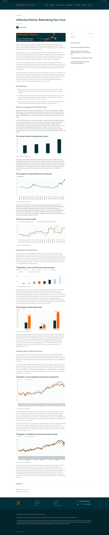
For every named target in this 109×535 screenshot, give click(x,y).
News (101, 1)
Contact (104, 1)
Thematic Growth (24, 489)
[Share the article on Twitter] (87, 33)
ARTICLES (19, 15)
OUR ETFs (37, 501)
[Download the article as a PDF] (92, 37)
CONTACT (56, 501)
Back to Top (21, 531)
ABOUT (36, 505)
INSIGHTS (37, 503)
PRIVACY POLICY (58, 505)
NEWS (55, 503)
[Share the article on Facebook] (90, 33)
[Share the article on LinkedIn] (89, 33)
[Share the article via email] (92, 33)
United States (5, 1)
